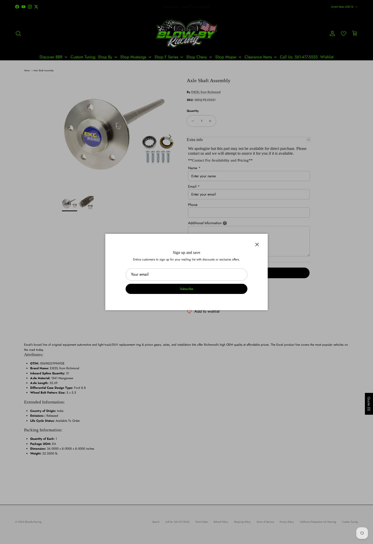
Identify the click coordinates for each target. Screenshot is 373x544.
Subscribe (186, 289)
